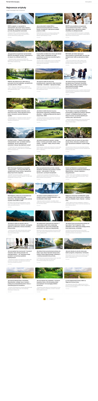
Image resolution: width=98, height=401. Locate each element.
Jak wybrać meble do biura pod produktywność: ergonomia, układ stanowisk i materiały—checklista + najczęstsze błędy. (49, 83)
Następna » (52, 299)
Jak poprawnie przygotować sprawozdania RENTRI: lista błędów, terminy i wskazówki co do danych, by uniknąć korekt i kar (20, 55)
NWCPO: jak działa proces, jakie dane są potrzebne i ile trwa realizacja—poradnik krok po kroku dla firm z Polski (20, 83)
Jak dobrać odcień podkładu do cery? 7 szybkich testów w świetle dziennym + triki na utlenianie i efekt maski (48, 197)
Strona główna (88, 1)
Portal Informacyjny (12, 2)
